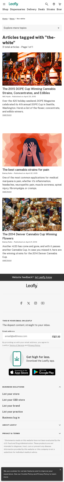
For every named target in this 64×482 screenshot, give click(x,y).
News (12, 19)
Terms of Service (17, 345)
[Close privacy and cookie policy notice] (60, 469)
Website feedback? (32, 277)
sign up (56, 336)
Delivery (31, 9)
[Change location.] (54, 4)
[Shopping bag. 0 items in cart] (60, 4)
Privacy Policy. (34, 345)
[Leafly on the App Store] (19, 372)
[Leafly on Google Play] (43, 372)
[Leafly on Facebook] (21, 303)
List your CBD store (13, 399)
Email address (8, 331)
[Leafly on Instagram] (35, 303)
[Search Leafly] (47, 4)
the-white (21, 19)
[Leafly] (13, 4)
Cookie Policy (27, 474)
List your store (10, 394)
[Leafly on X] (28, 303)
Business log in (11, 417)
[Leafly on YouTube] (42, 303)
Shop (5, 9)
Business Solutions (13, 387)
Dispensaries (17, 9)
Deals (41, 9)
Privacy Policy (43, 474)
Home (5, 19)
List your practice (12, 411)
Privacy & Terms (11, 433)
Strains (51, 9)
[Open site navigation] (4, 4)
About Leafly (9, 425)
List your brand (11, 405)
